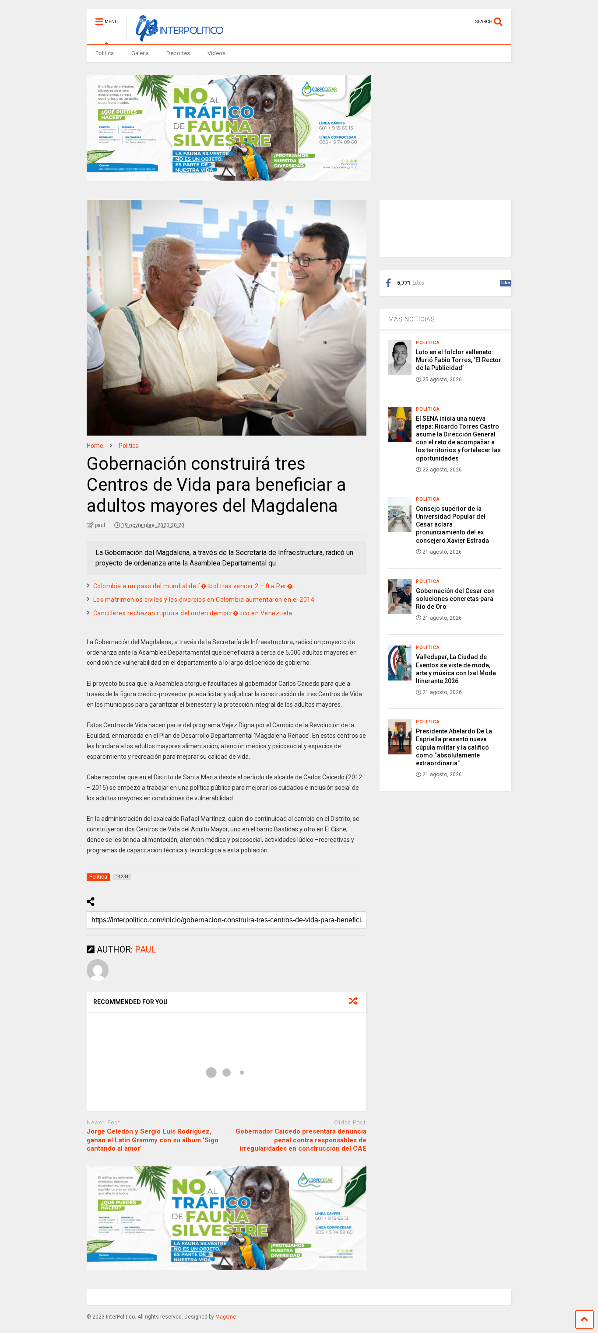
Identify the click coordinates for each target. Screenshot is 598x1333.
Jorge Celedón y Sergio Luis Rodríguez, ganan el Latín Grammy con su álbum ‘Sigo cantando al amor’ (152, 1139)
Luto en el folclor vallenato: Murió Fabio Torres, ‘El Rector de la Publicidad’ (458, 360)
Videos (216, 53)
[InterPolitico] (175, 37)
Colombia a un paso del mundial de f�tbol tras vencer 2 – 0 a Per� (193, 586)
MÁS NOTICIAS (411, 319)
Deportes (178, 53)
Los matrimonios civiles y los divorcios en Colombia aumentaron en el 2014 (204, 599)
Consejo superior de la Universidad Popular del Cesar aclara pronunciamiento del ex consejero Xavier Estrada (452, 524)
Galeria (140, 53)
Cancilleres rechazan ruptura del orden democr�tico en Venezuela (192, 613)
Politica (104, 53)
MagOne (225, 1317)
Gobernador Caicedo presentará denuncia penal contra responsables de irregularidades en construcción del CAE (301, 1139)
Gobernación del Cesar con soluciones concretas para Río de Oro (455, 598)
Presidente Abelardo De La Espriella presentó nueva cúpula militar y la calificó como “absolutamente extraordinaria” (454, 747)
